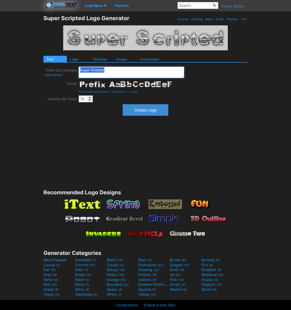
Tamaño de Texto (62, 99)
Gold (177, 269)
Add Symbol (53, 75)
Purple (210, 279)
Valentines (86, 294)
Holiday (147, 274)
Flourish (232, 19)
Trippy (51, 294)
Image (122, 59)
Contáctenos (126, 305)
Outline (147, 279)
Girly (81, 269)
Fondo (71, 83)
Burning (210, 260)
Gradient (211, 269)
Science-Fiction (153, 284)
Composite (149, 59)
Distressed (150, 265)
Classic (115, 265)
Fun (49, 269)
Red (50, 284)
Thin (244, 19)
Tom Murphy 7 (119, 91)
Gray (50, 274)
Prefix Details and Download (94, 91)
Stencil (178, 289)
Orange (116, 279)
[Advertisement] (21, 83)
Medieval (212, 274)
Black (209, 19)
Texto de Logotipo (61, 72)
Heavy (115, 274)
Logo (74, 59)
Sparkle (147, 289)
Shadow (100, 59)
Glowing (197, 19)
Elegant (179, 265)
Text (50, 59)
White (114, 294)
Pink (177, 279)
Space (115, 289)
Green (83, 274)
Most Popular (54, 260)
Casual (51, 265)
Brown (178, 260)
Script (220, 19)
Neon (82, 279)
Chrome (182, 19)
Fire (207, 265)
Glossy (116, 269)
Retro (82, 284)
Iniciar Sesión (233, 6)
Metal (50, 279)
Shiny (82, 289)
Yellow (147, 294)
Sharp (51, 289)
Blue (145, 260)
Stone (208, 289)
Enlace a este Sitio (160, 305)
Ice (175, 274)
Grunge (134, 91)
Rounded (118, 284)
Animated (85, 260)
